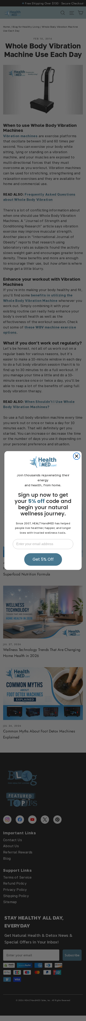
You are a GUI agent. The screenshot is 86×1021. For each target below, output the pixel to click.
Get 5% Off (43, 559)
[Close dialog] (76, 456)
